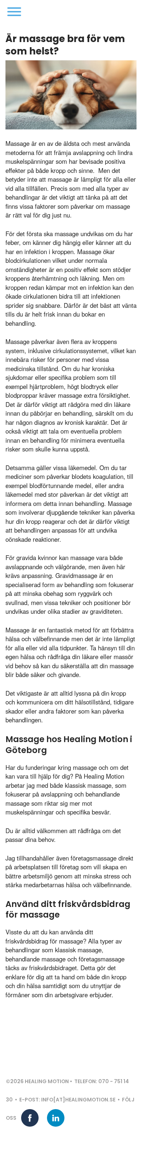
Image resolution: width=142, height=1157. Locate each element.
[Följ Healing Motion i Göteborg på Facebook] (30, 1118)
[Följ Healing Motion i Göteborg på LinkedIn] (55, 1118)
